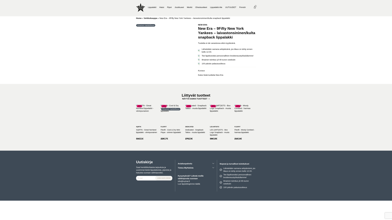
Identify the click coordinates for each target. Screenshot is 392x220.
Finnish (242, 7)
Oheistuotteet (201, 7)
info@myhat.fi (184, 181)
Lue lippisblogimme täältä (189, 184)
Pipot (169, 7)
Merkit (189, 7)
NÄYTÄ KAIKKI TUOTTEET (194, 99)
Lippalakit (152, 7)
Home (139, 18)
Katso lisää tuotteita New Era (210, 75)
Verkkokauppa (150, 18)
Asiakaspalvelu (185, 164)
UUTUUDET (230, 7)
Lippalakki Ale (216, 7)
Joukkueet (179, 7)
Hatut (161, 7)
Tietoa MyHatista (185, 168)
